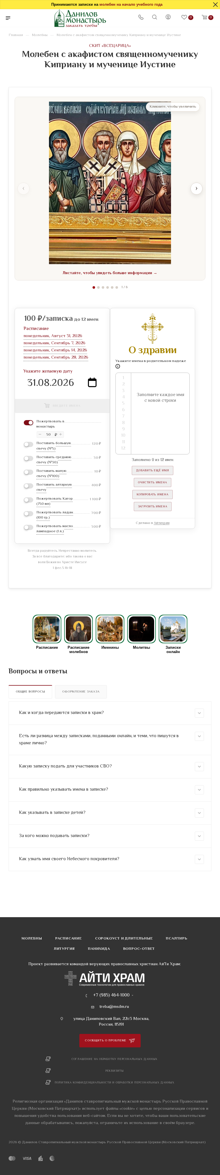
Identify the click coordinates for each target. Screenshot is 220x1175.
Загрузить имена (152, 507)
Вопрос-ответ (139, 949)
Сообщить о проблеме (106, 1040)
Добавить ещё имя (152, 470)
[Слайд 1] (94, 287)
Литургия (64, 949)
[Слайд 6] (116, 287)
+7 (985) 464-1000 (111, 995)
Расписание (68, 938)
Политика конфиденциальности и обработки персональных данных (114, 1083)
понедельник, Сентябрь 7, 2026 (54, 343)
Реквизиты (114, 1071)
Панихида (99, 949)
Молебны (31, 938)
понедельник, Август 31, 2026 (52, 336)
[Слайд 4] (107, 287)
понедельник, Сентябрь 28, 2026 (55, 357)
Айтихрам (162, 523)
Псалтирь (176, 938)
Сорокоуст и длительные (124, 938)
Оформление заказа (81, 691)
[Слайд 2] (98, 287)
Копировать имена (152, 494)
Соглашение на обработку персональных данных (115, 1059)
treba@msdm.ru (114, 1007)
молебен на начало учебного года (130, 4)
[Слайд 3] (103, 287)
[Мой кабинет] (168, 18)
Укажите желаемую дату (47, 371)
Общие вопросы (30, 691)
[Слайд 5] (112, 287)
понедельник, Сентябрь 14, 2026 (55, 350)
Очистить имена (152, 482)
